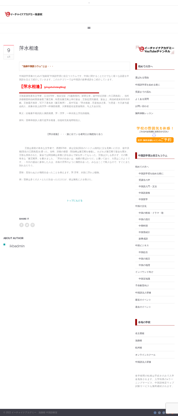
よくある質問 (142, 98)
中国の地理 (144, 265)
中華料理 (143, 225)
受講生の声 (144, 179)
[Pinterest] (32, 225)
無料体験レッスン (144, 113)
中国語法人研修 (143, 292)
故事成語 (143, 238)
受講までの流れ (143, 91)
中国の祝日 (144, 258)
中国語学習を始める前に (147, 84)
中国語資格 (144, 192)
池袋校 (138, 340)
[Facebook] (21, 225)
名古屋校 (139, 333)
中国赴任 (143, 252)
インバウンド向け (144, 271)
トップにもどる (75, 200)
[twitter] (163, 412)
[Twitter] (27, 225)
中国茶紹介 (144, 232)
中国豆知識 (144, 278)
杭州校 (138, 347)
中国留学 (143, 199)
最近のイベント (143, 299)
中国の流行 (144, 219)
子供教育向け (142, 285)
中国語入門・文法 (148, 186)
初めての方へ (142, 166)
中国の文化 (141, 206)
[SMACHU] (155, 412)
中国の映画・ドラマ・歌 (151, 212)
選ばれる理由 (142, 77)
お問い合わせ (142, 106)
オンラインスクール (145, 354)
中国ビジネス (142, 245)
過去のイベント (143, 306)
